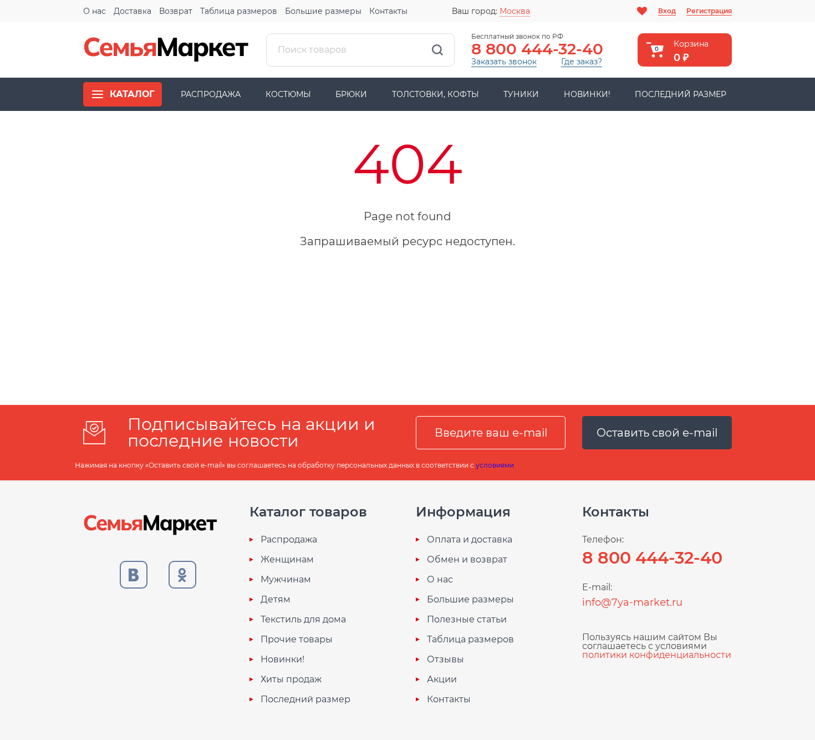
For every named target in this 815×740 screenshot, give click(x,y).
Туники (521, 94)
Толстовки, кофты (435, 94)
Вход (667, 11)
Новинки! (587, 94)
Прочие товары (297, 639)
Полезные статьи (467, 619)
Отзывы (445, 659)
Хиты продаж (291, 679)
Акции (442, 679)
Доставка (132, 11)
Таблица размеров (238, 11)
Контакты (388, 11)
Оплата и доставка (469, 539)
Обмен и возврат (467, 559)
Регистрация (709, 11)
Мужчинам (286, 579)
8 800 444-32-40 (537, 48)
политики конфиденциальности (656, 655)
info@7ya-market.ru (632, 602)
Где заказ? (581, 62)
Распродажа (211, 94)
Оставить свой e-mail (657, 432)
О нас (94, 11)
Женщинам (287, 559)
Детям (276, 599)
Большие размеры (323, 11)
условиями (495, 465)
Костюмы (288, 94)
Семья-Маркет (166, 50)
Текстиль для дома (303, 619)
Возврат (175, 11)
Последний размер (680, 94)
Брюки (351, 94)
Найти (437, 50)
